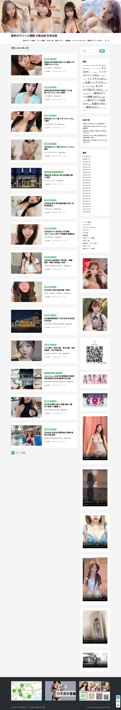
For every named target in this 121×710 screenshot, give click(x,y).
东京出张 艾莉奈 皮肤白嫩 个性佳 (57, 290)
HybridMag (106, 707)
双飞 (88, 86)
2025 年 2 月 (86, 198)
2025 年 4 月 (86, 193)
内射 (105, 83)
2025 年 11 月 (87, 175)
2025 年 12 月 (87, 172)
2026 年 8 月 (86, 156)
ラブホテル (59, 373)
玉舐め (98, 103)
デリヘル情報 (41, 40)
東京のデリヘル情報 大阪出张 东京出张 (34, 35)
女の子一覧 (50, 40)
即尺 (84, 86)
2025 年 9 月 (86, 180)
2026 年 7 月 (86, 159)
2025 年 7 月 (86, 185)
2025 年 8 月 (86, 183)
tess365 (48, 71)
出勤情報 (67, 40)
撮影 (103, 90)
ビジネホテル (48, 172)
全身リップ (94, 82)
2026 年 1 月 (86, 169)
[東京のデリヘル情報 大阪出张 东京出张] (60, 16)
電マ (85, 110)
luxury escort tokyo (91, 65)
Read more (57, 68)
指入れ (95, 89)
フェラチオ (96, 79)
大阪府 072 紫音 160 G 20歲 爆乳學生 (94, 124)
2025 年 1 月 (86, 201)
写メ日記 (85, 233)
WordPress (97, 707)
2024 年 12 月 (87, 204)
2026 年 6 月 (86, 162)
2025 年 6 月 (86, 188)
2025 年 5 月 (86, 191)
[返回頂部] (118, 705)
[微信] (118, 701)
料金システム (59, 40)
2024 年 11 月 (87, 206)
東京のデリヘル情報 (29, 40)
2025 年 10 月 (87, 177)
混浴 (89, 104)
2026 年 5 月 (86, 164)
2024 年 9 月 (86, 212)
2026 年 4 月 (86, 167)
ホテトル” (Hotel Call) (78, 40)
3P (84, 65)
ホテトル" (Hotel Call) (58, 172)
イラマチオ (98, 68)
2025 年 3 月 (86, 196)
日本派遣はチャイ (89, 93)
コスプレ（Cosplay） (94, 72)
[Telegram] (118, 697)
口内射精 (92, 86)
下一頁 (23, 453)
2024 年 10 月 (87, 209)
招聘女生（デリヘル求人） (95, 40)
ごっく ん (92, 68)
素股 (91, 107)
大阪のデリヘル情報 (89, 238)
